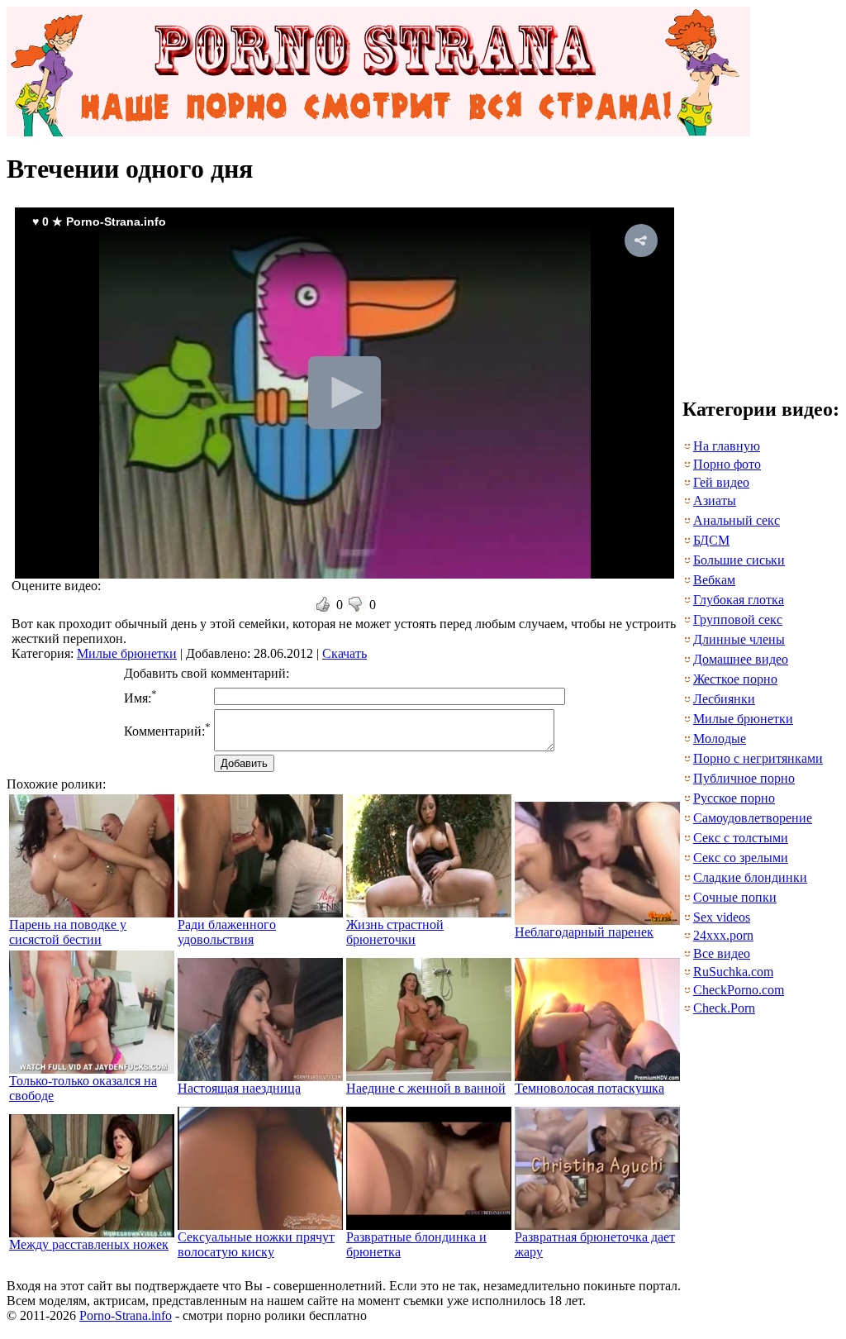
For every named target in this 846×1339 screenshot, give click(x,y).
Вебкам (714, 580)
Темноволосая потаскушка (589, 1088)
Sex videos (721, 917)
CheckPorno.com (738, 990)
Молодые (719, 738)
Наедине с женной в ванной (426, 1088)
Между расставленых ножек (89, 1244)
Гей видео (721, 482)
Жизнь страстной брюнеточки (395, 931)
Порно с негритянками (758, 758)
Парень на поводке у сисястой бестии (67, 931)
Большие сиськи (739, 560)
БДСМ (711, 540)
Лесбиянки (724, 699)
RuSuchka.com (733, 972)
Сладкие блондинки (750, 877)
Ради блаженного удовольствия (227, 931)
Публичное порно (744, 778)
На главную (726, 446)
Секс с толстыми (740, 838)
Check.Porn (724, 1008)
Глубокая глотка (738, 600)
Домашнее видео (740, 659)
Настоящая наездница (239, 1088)
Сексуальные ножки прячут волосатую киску (256, 1244)
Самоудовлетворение (752, 818)
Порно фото (727, 464)
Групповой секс (737, 619)
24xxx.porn (723, 935)
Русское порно (734, 798)
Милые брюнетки (127, 653)
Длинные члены (739, 639)
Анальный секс (736, 520)
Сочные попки (735, 897)
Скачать (344, 653)
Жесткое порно (735, 679)
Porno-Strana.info (125, 1315)
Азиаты (714, 500)
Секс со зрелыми (740, 858)
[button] (641, 240)
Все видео (721, 953)
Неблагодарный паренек (584, 932)
